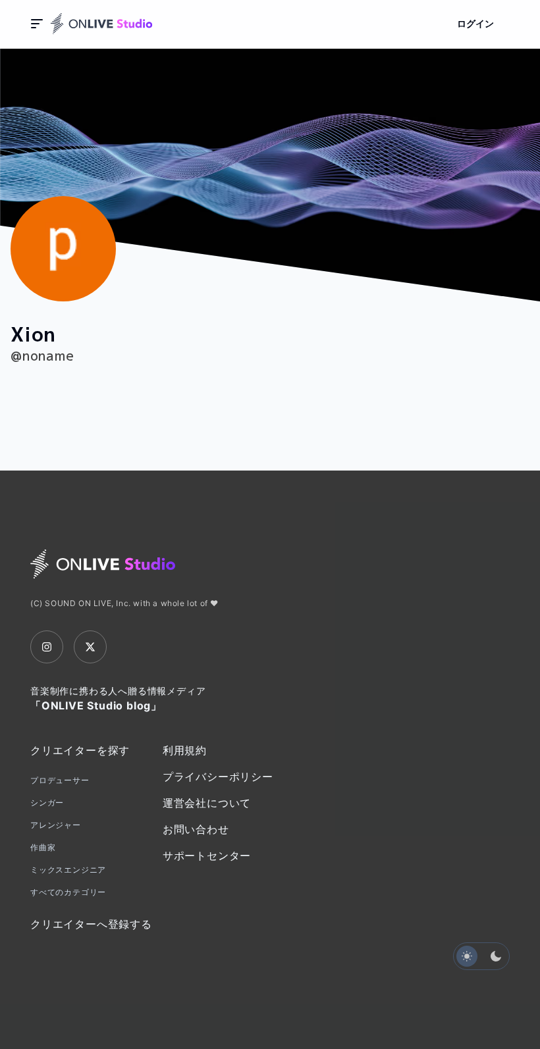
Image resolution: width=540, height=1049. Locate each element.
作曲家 (42, 847)
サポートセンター (207, 855)
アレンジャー (55, 825)
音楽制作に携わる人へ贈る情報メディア (117, 698)
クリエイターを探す (80, 750)
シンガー (47, 802)
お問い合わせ (196, 829)
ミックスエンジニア (68, 870)
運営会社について (207, 802)
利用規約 (185, 750)
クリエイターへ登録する (91, 924)
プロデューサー (60, 780)
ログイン (475, 23)
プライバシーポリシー (218, 776)
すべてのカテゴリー (68, 892)
